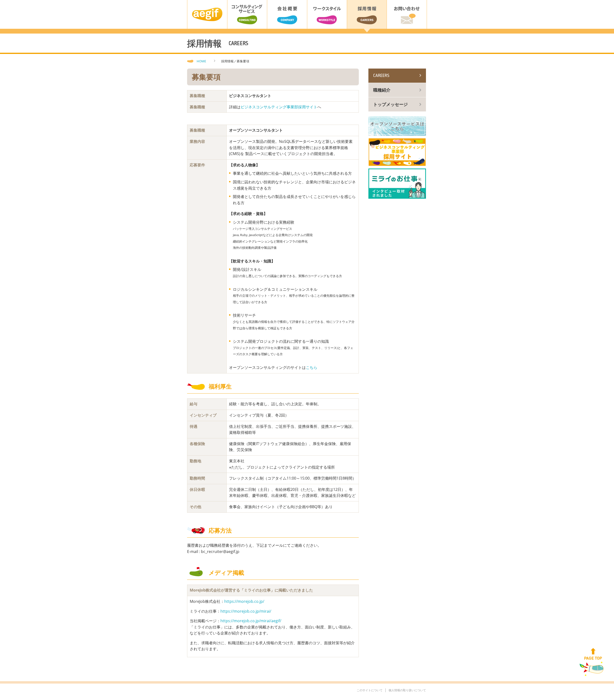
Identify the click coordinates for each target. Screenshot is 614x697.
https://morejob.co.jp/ (244, 601)
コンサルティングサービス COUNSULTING (247, 14)
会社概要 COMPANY (287, 14)
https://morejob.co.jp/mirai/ (245, 611)
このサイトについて (370, 690)
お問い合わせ (406, 14)
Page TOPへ (593, 654)
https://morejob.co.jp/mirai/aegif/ (250, 620)
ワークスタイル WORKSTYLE (327, 14)
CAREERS (381, 75)
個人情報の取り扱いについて (407, 690)
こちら (311, 367)
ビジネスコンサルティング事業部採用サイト (279, 107)
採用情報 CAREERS (367, 14)
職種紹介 (381, 90)
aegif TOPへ (207, 14)
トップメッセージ (390, 104)
